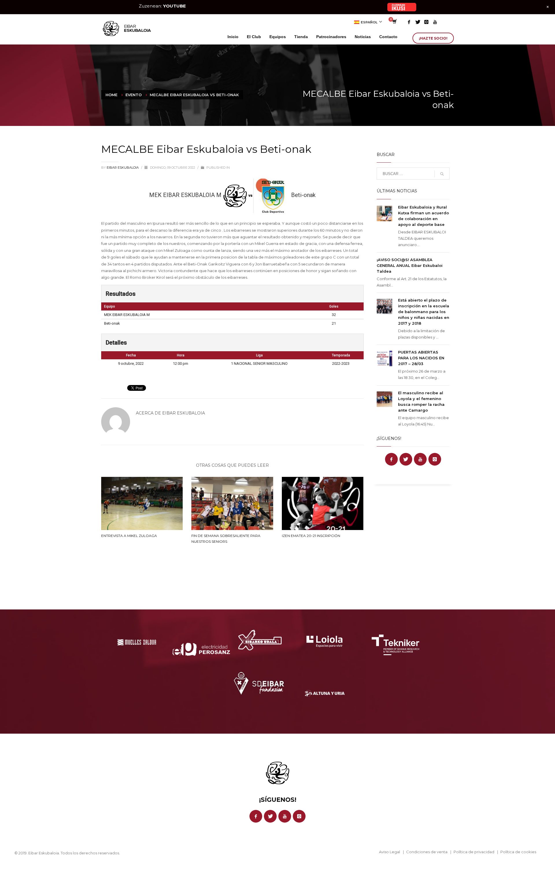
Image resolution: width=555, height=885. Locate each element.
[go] (441, 174)
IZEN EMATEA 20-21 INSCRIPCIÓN (311, 535)
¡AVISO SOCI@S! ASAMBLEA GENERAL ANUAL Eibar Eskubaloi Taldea (410, 265)
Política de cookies (518, 851)
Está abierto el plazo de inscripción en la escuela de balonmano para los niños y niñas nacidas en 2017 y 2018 (423, 312)
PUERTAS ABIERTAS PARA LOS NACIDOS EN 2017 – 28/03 (421, 358)
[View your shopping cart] (394, 21)
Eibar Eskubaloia (123, 168)
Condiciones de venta (426, 851)
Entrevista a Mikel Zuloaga (129, 535)
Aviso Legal (389, 851)
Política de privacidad (474, 851)
